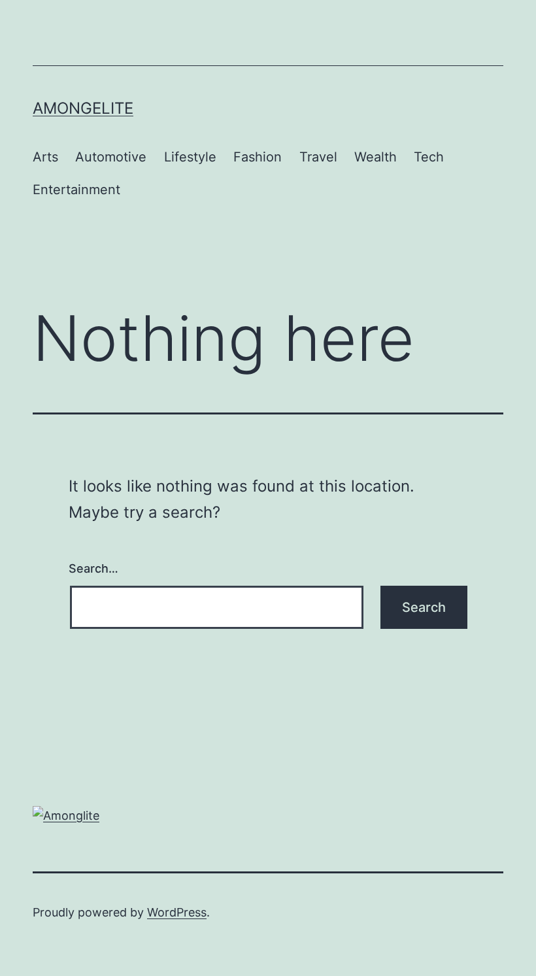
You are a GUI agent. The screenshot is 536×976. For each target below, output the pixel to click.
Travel (318, 157)
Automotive (110, 157)
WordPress (177, 912)
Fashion (257, 157)
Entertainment (76, 189)
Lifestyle (190, 157)
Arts (45, 157)
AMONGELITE (83, 108)
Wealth (375, 157)
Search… (93, 568)
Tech (429, 157)
